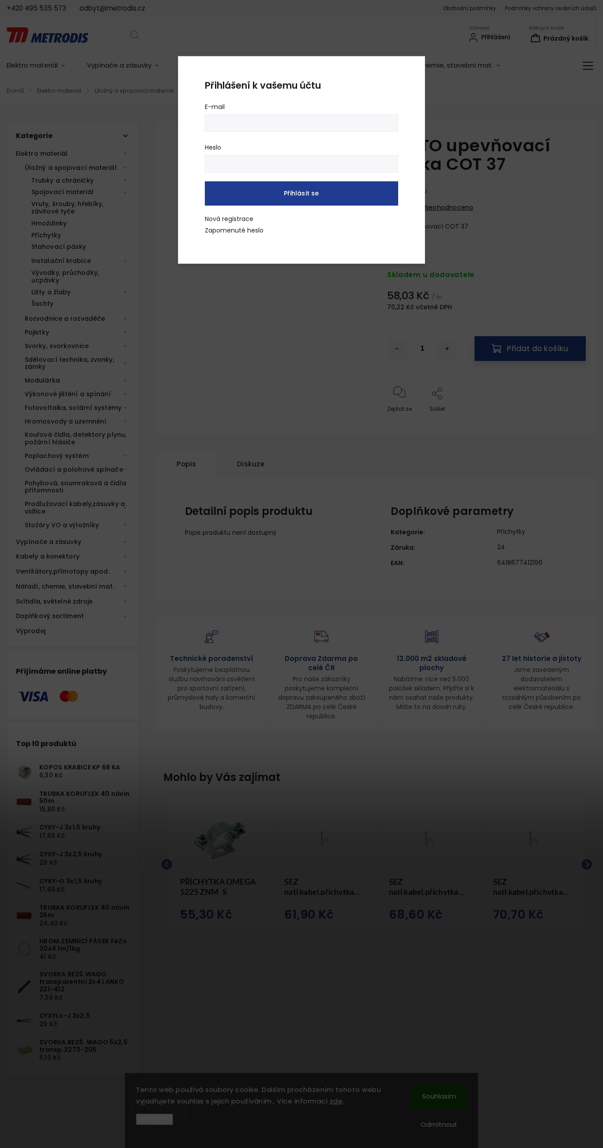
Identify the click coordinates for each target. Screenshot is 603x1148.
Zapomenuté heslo (234, 230)
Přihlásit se (301, 193)
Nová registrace (229, 218)
